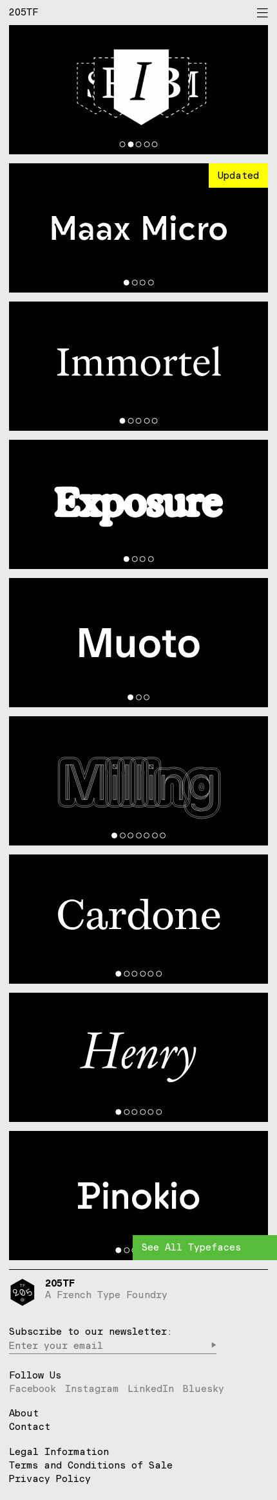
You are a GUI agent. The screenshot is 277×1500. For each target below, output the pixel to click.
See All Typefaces (191, 1247)
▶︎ (213, 1345)
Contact (29, 1427)
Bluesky (203, 1388)
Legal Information (59, 1451)
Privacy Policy (50, 1478)
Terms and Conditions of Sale (91, 1464)
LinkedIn (151, 1388)
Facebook (32, 1388)
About (24, 1413)
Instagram (92, 1388)
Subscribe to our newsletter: (91, 1331)
